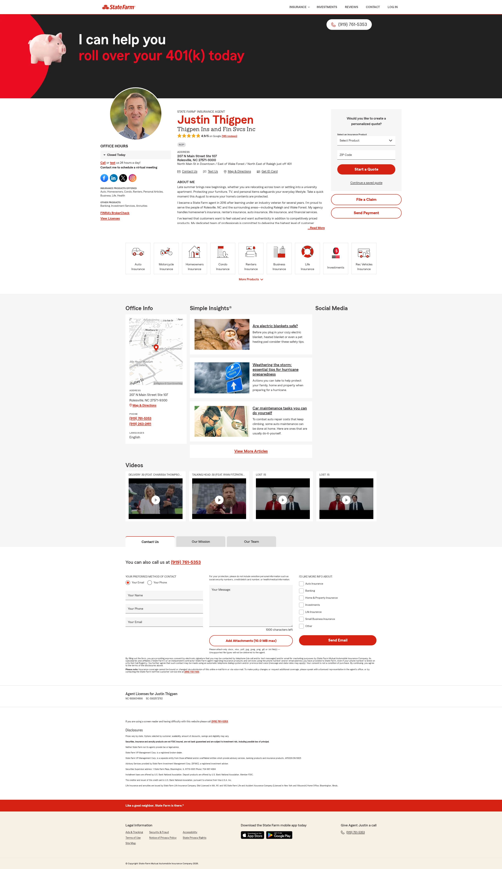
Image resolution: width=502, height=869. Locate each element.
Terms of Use (133, 837)
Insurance (297, 7)
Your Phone (160, 582)
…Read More (316, 227)
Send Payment (366, 213)
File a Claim (366, 200)
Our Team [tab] (251, 541)
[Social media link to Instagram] (132, 178)
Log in (393, 7)
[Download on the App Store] (252, 835)
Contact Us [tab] (150, 542)
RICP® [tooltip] (181, 144)
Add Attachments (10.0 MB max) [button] (251, 640)
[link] (118, 7)
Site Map (131, 843)
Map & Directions (144, 405)
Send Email (337, 640)
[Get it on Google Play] (279, 835)
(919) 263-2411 (140, 424)
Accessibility (190, 832)
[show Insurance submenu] (308, 7)
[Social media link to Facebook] (104, 178)
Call (103, 162)
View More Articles (251, 451)
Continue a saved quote (366, 182)
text (112, 162)
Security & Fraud (159, 832)
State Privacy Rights (194, 837)
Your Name (135, 595)
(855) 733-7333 (191, 672)
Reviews (351, 7)
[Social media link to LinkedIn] (114, 178)
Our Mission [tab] (201, 541)
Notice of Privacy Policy (162, 837)
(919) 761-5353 (140, 418)
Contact (373, 7)
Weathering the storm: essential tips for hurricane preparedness (275, 369)
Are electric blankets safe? (275, 326)
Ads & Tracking (134, 832)
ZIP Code (346, 154)
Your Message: (221, 589)
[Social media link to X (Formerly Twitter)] (123, 178)
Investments (327, 7)
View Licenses (110, 218)
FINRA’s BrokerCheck (114, 213)
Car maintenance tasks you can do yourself (280, 410)
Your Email (138, 582)
